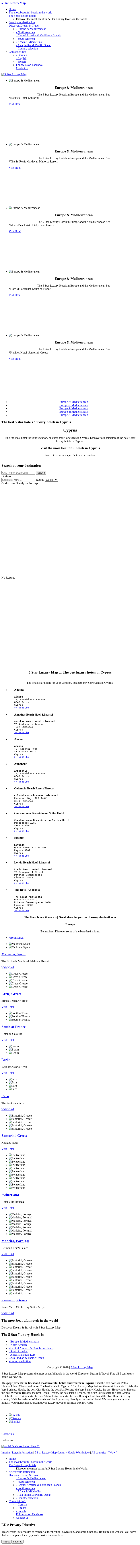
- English (21, 58)
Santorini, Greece (14, 1135)
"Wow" (112, 1452)
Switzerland (10, 1195)
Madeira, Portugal (15, 1241)
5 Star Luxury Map (82, 1367)
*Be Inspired (16, 937)
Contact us (22, 68)
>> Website (21, 707)
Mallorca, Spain (13, 954)
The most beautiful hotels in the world (30, 14)
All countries (98, 1452)
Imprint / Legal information (17, 1452)
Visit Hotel (15, 104)
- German (21, 55)
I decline (17, 1541)
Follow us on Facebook (29, 64)
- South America (25, 38)
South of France (13, 1027)
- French (21, 61)
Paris (5, 1096)
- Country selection (27, 48)
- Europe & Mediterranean (31, 28)
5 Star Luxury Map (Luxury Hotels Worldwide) (62, 1452)
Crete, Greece (11, 994)
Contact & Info (17, 51)
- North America (25, 32)
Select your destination (24, 24)
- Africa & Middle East (29, 41)
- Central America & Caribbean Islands (38, 35)
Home (12, 9)
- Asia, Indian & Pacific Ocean (33, 45)
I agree (6, 1541)
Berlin (6, 1060)
